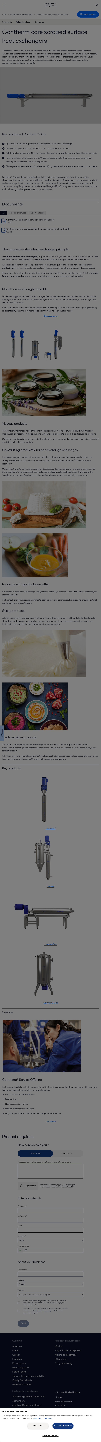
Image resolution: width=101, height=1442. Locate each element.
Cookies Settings (50, 1435)
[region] (50, 1425)
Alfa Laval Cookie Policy (42, 1418)
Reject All (38, 1425)
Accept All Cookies (63, 1425)
